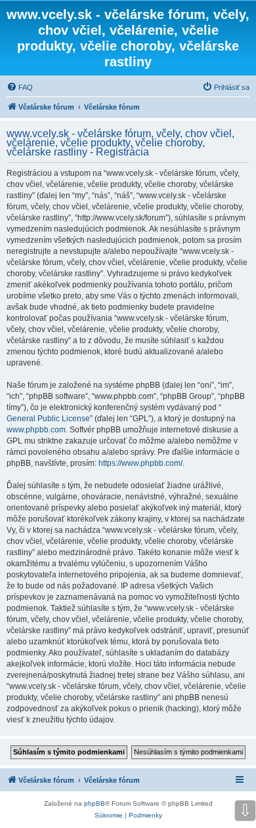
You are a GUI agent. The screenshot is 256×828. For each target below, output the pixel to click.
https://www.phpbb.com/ (140, 463)
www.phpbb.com (36, 429)
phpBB (94, 803)
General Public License (48, 418)
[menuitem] (20, 87)
